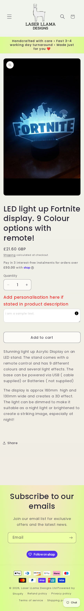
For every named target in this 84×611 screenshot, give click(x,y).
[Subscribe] (71, 537)
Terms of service (31, 600)
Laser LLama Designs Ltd (39, 588)
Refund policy (37, 593)
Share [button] (12, 443)
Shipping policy (58, 600)
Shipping (10, 255)
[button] (9, 17)
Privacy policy (61, 593)
